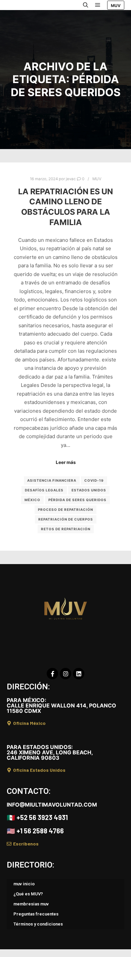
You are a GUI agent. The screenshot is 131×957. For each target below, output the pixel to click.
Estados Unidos (89, 490)
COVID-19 (94, 480)
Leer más (66, 462)
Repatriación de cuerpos (65, 519)
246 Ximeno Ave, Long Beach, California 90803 (50, 752)
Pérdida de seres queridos (77, 500)
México (32, 500)
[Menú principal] (98, 5)
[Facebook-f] (52, 673)
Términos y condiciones (38, 924)
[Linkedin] (78, 673)
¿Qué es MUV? (28, 893)
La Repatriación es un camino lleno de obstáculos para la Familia (65, 207)
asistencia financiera (51, 480)
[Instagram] (65, 673)
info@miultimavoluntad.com (52, 804)
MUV (116, 5)
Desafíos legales (44, 490)
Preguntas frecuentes (35, 913)
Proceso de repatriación (65, 509)
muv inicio (24, 883)
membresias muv (31, 903)
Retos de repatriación (65, 529)
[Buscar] (86, 5)
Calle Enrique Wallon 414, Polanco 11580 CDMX (61, 705)
